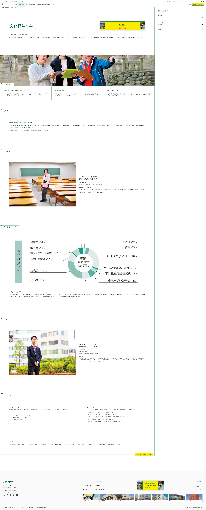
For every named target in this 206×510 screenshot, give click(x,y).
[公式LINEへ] (203, 1)
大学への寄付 (12, 507)
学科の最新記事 (163, 17)
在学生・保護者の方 (199, 481)
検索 (190, 4)
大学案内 (15, 4)
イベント (58, 4)
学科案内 (160, 15)
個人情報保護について (42, 507)
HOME (3, 7)
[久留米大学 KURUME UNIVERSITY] (6, 4)
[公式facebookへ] (10, 495)
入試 (26, 4)
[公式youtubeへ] (201, 1)
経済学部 (12, 7)
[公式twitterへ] (196, 1)
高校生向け (197, 4)
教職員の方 (198, 486)
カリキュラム (160, 22)
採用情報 (5, 507)
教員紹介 (160, 24)
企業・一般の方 (198, 489)
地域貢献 (39, 4)
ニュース (53, 4)
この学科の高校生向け (143, 454)
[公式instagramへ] (198, 1)
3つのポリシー (161, 20)
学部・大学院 (21, 4)
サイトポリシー (32, 507)
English (186, 507)
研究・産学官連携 (46, 4)
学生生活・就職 (32, 4)
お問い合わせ (25, 507)
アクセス (18, 507)
